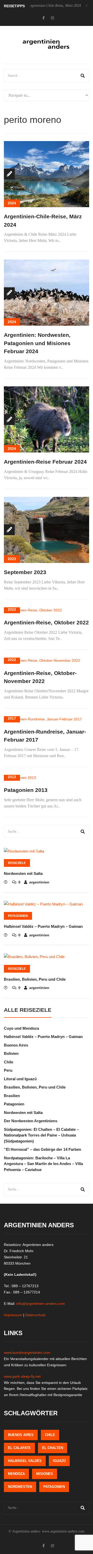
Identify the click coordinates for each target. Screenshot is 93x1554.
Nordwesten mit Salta (23, 873)
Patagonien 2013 (26, 790)
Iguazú (59, 1461)
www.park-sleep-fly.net (22, 1376)
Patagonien (18, 916)
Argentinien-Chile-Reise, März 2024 (42, 6)
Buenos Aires (16, 1045)
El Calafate (19, 1448)
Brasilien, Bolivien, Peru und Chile (35, 979)
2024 (12, 203)
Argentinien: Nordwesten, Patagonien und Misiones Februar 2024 (37, 343)
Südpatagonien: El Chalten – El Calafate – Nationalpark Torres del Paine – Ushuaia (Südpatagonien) (41, 1135)
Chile (8, 1062)
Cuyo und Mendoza (21, 1028)
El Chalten (52, 1448)
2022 (12, 609)
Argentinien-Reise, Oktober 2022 (46, 622)
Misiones (44, 1474)
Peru (8, 1070)
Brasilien (12, 1095)
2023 (12, 559)
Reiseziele (17, 863)
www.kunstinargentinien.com (27, 1352)
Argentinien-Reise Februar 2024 (45, 462)
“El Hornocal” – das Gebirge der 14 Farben (42, 1149)
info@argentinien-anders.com (40, 1303)
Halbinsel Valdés (25, 1461)
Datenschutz (35, 1315)
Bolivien (11, 1053)
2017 (12, 718)
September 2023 (25, 572)
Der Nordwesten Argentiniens (30, 1121)
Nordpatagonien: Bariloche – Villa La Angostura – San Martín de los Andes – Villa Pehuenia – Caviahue (43, 1164)
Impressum (13, 1315)
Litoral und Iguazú (20, 1079)
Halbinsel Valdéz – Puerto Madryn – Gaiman (43, 926)
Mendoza (16, 1474)
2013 (12, 777)
